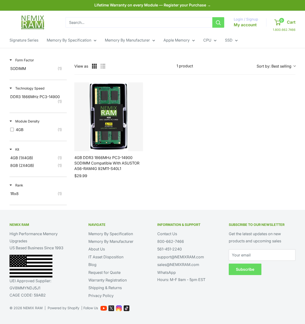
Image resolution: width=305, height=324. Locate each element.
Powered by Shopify (63, 308)
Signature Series (24, 40)
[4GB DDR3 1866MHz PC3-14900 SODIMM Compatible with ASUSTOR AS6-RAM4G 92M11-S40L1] (108, 116)
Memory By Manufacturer (127, 40)
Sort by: (274, 66)
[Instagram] (119, 308)
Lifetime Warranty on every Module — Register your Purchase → (152, 5)
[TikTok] (126, 308)
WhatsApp (166, 272)
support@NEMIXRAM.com (180, 257)
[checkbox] (37, 68)
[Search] (218, 22)
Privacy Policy (101, 295)
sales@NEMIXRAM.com (178, 264)
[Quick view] (138, 146)
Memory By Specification (69, 40)
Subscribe (245, 269)
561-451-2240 (169, 249)
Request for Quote (104, 272)
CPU (207, 40)
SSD (229, 40)
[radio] (94, 66)
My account (245, 24)
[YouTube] (103, 308)
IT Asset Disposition (105, 257)
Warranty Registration (107, 280)
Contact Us (167, 233)
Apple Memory (176, 40)
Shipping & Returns (105, 287)
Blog (92, 264)
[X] (111, 308)
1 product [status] (185, 66)
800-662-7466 (170, 241)
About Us (96, 249)
